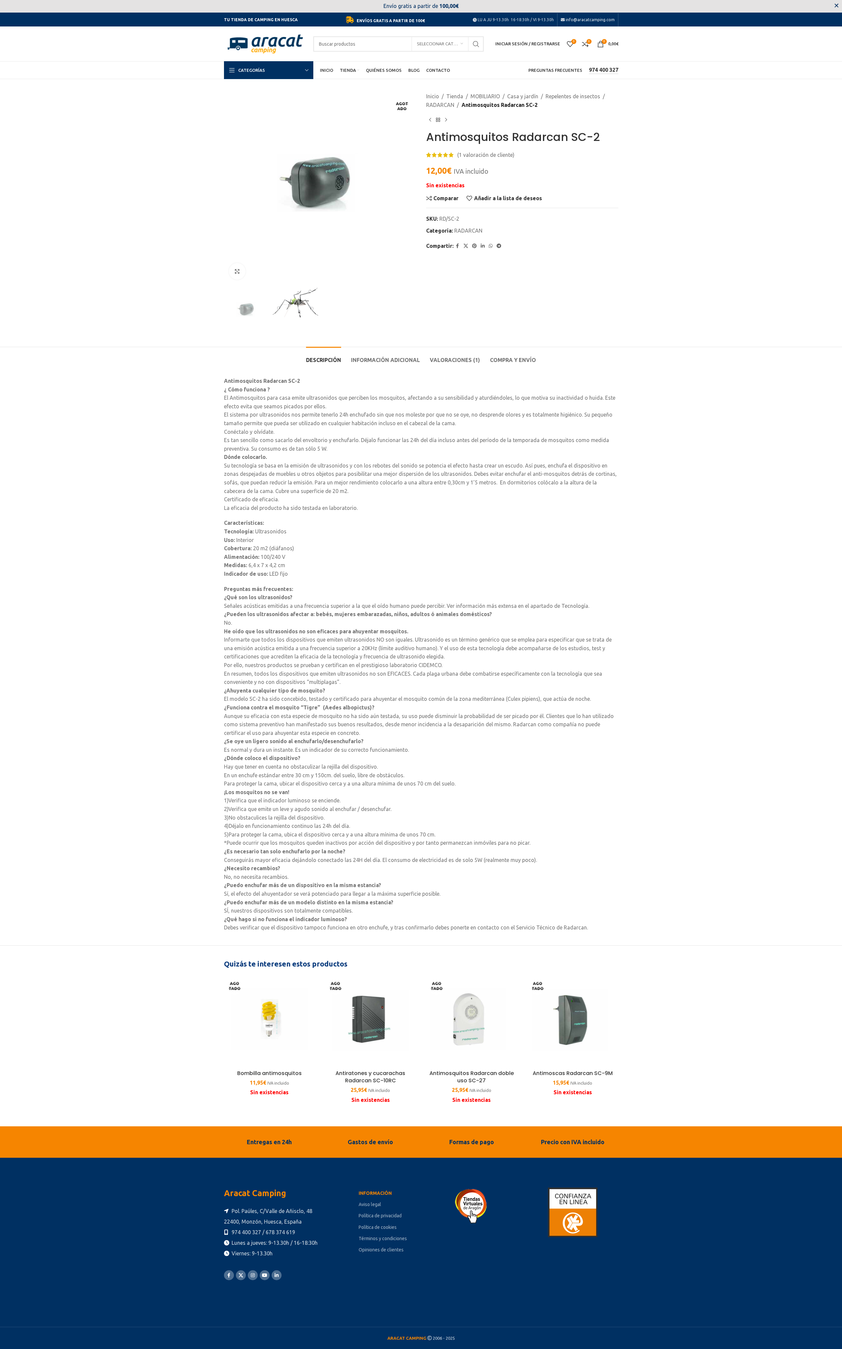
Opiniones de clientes (381, 1249)
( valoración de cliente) (485, 155)
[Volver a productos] (438, 120)
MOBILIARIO (485, 96)
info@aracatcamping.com (590, 20)
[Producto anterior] (430, 120)
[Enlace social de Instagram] (253, 1275)
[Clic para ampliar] (237, 271)
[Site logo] (265, 43)
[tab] (323, 357)
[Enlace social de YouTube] (265, 1275)
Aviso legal (370, 1204)
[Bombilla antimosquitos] (269, 1021)
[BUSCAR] (476, 44)
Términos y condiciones (383, 1238)
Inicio (432, 96)
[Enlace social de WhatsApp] (491, 246)
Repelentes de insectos (573, 96)
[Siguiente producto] (446, 120)
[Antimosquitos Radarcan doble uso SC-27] (471, 1021)
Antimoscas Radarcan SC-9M (573, 1073)
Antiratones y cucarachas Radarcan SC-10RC (370, 1076)
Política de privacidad (380, 1215)
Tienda (454, 96)
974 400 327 (603, 70)
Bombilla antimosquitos (269, 1073)
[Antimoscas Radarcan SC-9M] (572, 1021)
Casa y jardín (522, 96)
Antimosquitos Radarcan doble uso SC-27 (471, 1076)
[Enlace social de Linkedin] (483, 246)
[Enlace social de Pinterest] (474, 246)
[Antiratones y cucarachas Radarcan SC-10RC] (370, 1021)
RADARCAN (440, 105)
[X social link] (466, 246)
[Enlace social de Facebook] (458, 246)
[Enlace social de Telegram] (499, 246)
